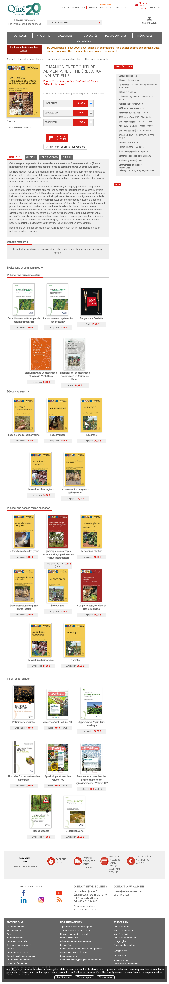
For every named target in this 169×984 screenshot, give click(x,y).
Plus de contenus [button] (116, 35)
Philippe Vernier (51, 81)
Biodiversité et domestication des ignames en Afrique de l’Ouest (75, 376)
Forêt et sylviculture (69, 938)
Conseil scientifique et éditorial (21, 956)
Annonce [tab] (67, 157)
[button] (24, 91)
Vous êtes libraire (122, 934)
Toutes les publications (29, 59)
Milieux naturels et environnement (75, 941)
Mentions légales (122, 960)
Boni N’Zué (75, 81)
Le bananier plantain (91, 551)
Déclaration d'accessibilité (126, 964)
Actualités (84, 40)
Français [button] (154, 7)
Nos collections (14, 930)
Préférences (63, 977)
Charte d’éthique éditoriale (19, 960)
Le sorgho (91, 435)
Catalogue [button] (20, 35)
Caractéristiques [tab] (123, 66)
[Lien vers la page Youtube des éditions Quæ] (59, 893)
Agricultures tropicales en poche (72, 93)
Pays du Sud (65, 945)
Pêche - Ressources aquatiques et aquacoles (81, 949)
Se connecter (149, 23)
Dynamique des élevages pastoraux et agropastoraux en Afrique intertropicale (58, 554)
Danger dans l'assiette (91, 318)
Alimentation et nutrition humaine (75, 930)
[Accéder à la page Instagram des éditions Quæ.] (41, 899)
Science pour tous (68, 956)
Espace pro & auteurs (73, 7)
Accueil (11, 59)
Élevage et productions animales (75, 934)
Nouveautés (90, 35)
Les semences (57, 435)
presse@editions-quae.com (128, 891)
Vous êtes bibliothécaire (125, 938)
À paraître (43, 35)
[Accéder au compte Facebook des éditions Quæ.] (23, 893)
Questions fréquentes (17, 963)
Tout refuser (105, 977)
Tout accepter (84, 977)
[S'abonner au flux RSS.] (59, 899)
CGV (9, 934)
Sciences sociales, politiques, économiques (80, 960)
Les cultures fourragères (41, 489)
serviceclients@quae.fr (86, 891)
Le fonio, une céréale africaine (24, 435)
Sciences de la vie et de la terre (74, 952)
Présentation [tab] (14, 157)
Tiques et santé (41, 831)
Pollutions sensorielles (23, 722)
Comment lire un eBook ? (130, 165)
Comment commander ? (18, 941)
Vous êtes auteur (122, 927)
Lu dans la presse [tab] (49, 157)
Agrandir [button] (13, 121)
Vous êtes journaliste (123, 930)
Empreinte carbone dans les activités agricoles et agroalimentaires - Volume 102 (92, 779)
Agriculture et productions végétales (77, 927)
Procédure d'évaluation (124, 945)
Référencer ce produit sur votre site (66, 146)
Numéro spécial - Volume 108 (58, 722)
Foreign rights (120, 941)
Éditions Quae (133, 80)
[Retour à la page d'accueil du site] (24, 9)
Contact (92, 7)
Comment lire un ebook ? (18, 952)
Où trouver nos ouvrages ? (19, 945)
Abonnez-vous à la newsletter (143, 5)
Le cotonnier (57, 605)
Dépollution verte (75, 831)
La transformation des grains (24, 551)
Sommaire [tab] (30, 157)
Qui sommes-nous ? (16, 927)
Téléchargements (15, 938)
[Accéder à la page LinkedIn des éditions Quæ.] (23, 899)
